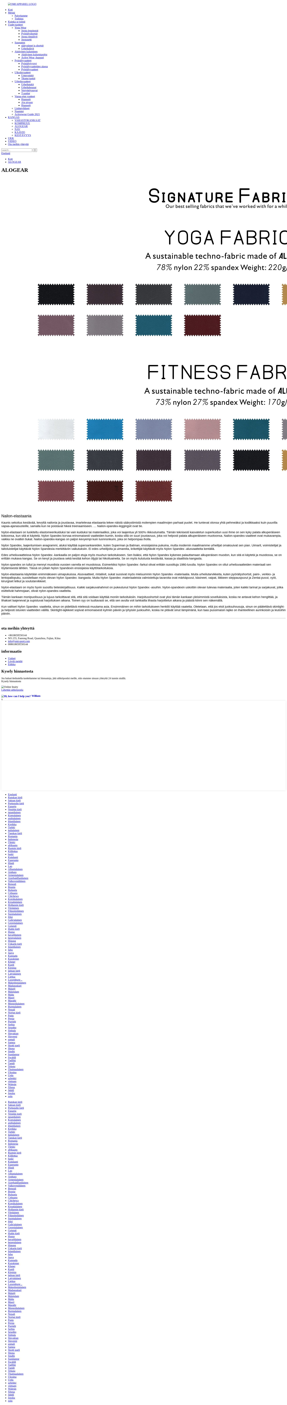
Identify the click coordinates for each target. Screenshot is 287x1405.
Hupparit (26, 99)
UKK (11, 138)
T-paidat (25, 93)
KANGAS (13, 117)
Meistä (11, 12)
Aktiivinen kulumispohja (34, 54)
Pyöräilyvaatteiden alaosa (34, 66)
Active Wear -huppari (32, 57)
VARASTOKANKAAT (28, 120)
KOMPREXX (22, 123)
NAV (17, 129)
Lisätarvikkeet (22, 108)
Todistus (19, 18)
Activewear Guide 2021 (27, 114)
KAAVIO (20, 132)
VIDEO (12, 141)
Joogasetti (26, 39)
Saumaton (20, 42)
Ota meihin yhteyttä (18, 144)
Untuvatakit (27, 75)
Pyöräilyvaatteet (23, 60)
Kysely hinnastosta (11, 681)
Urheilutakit (27, 84)
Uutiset (11, 658)
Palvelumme (21, 15)
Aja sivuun (27, 102)
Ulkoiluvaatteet (23, 72)
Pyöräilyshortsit (29, 33)
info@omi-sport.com (19, 641)
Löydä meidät (15, 661)
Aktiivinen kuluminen (26, 51)
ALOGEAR (21, 126)
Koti (10, 9)
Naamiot (19, 111)
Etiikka (11, 664)
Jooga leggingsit (29, 30)
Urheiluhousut (28, 87)
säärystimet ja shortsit (32, 45)
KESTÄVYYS (23, 135)
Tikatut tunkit (28, 78)
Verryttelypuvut (29, 90)
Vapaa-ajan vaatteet (25, 96)
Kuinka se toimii (16, 21)
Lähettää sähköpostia (12, 689)
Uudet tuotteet (15, 24)
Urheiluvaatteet (23, 81)
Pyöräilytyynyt (29, 63)
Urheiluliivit (27, 48)
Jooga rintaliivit (29, 36)
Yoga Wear (20, 27)
